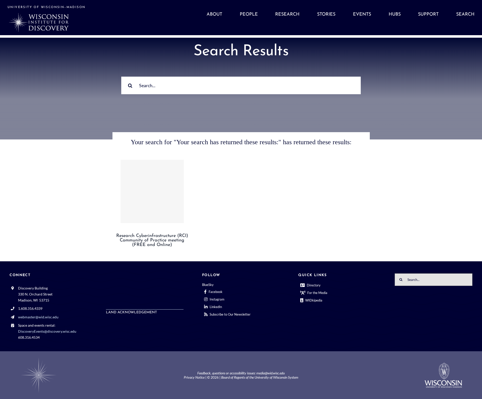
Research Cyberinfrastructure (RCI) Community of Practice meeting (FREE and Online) (152, 240)
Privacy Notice (194, 377)
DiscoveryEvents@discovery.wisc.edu (47, 331)
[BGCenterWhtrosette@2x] (38, 358)
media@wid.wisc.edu (270, 373)
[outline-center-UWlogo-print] (443, 364)
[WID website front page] (66, 18)
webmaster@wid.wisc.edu (38, 317)
